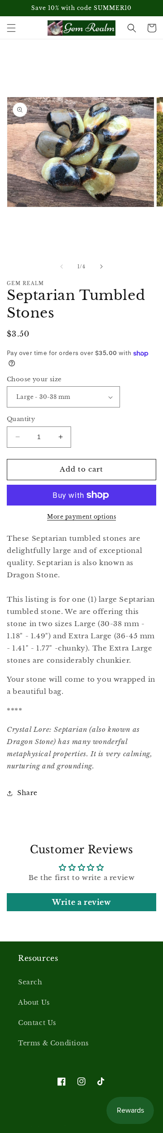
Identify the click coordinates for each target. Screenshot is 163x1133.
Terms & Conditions (53, 1043)
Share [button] (27, 793)
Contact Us (37, 1023)
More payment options (81, 516)
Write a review (81, 902)
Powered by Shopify (111, 1125)
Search (30, 982)
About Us (34, 1002)
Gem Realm (65, 1125)
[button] (11, 28)
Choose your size (34, 379)
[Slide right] (101, 266)
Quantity (21, 419)
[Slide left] (62, 266)
